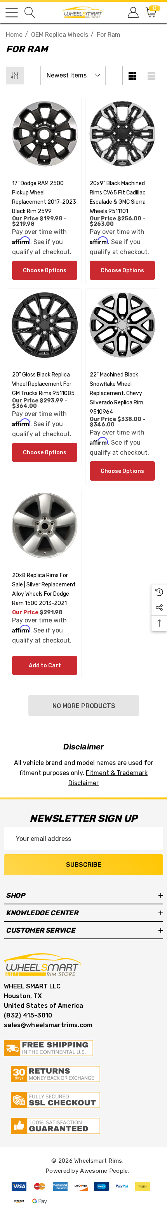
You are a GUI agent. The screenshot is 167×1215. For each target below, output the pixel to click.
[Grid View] (132, 75)
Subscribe (83, 864)
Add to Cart (45, 665)
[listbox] (73, 75)
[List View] (151, 75)
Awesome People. (104, 1170)
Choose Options (44, 270)
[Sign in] (133, 12)
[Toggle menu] (11, 13)
